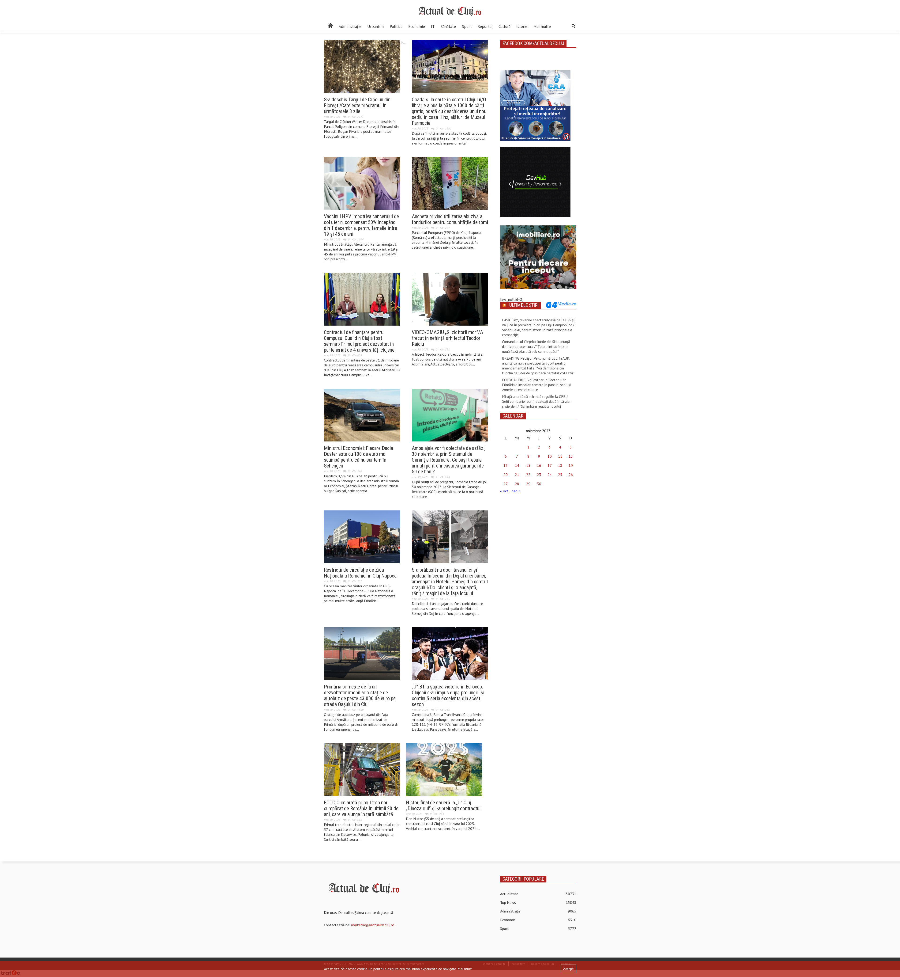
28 (517, 483)
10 (550, 456)
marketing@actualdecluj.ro (372, 925)
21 (517, 474)
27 (505, 483)
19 (571, 465)
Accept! (568, 969)
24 (550, 474)
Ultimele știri (524, 305)
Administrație (350, 26)
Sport (467, 26)
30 (539, 483)
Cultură (504, 26)
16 (539, 465)
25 (560, 474)
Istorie (521, 26)
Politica (396, 26)
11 (560, 456)
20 (505, 474)
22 (528, 474)
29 (528, 483)
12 (571, 456)
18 (560, 465)
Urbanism (375, 26)
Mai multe (542, 26)
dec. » (516, 491)
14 (517, 465)
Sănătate (448, 26)
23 (539, 474)
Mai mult (465, 968)
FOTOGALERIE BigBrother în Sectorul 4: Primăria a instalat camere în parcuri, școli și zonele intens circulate (536, 384)
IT (433, 26)
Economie (416, 26)
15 (528, 465)
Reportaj (485, 26)
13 (505, 465)
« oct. (504, 491)
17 (550, 465)
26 (571, 474)
